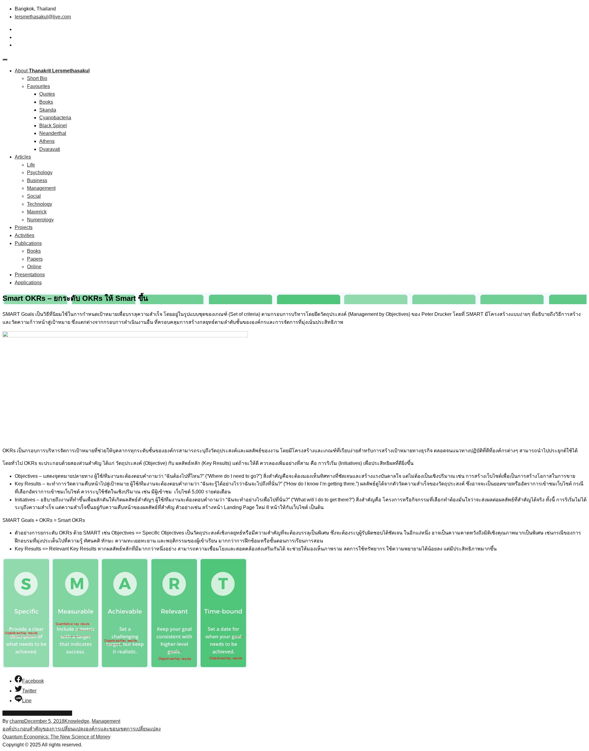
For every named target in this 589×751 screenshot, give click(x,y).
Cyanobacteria (55, 117)
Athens (47, 141)
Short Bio (37, 78)
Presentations (30, 274)
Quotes (47, 94)
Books (46, 102)
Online (34, 266)
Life (31, 164)
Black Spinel (53, 125)
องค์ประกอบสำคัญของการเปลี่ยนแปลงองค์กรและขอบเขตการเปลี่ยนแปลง (81, 728)
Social (34, 196)
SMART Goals (18, 713)
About (52, 70)
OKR (66, 713)
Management (41, 188)
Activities (24, 235)
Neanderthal (52, 133)
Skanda (47, 110)
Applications (28, 282)
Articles (23, 156)
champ (17, 721)
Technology (39, 204)
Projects (24, 227)
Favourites (38, 86)
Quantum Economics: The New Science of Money (56, 736)
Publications (28, 243)
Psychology (39, 172)
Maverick (37, 211)
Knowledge (76, 721)
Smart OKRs (47, 713)
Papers (35, 259)
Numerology (40, 219)
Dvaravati (49, 149)
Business (37, 180)
